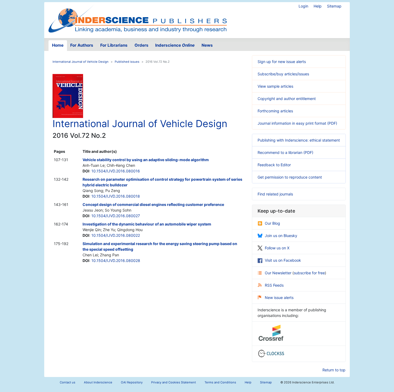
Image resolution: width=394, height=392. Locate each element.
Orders (141, 45)
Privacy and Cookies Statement (173, 382)
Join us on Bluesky (281, 235)
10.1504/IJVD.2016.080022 (115, 235)
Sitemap (334, 6)
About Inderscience (98, 382)
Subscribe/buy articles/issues (283, 74)
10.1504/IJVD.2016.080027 (115, 215)
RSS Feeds (274, 285)
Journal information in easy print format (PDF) (297, 123)
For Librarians (114, 45)
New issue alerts (279, 297)
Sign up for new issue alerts (282, 61)
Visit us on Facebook (283, 260)
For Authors (81, 45)
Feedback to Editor (274, 164)
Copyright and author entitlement (287, 98)
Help (318, 6)
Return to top (333, 370)
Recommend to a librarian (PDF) (285, 152)
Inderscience (175, 45)
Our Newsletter (278, 273)
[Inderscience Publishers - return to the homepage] (137, 18)
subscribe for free (309, 273)
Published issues (127, 62)
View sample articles (275, 86)
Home (58, 45)
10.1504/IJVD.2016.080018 (115, 196)
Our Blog (272, 223)
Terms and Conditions (220, 382)
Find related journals (275, 194)
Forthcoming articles (275, 111)
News (207, 45)
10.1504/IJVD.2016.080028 (115, 260)
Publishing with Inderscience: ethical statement (299, 140)
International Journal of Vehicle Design (81, 62)
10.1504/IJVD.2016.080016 (115, 171)
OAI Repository (132, 382)
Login (303, 6)
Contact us (67, 382)
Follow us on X (277, 248)
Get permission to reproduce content (290, 177)
